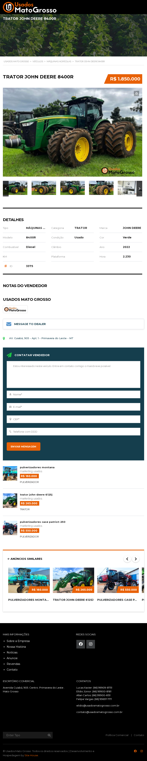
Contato (12, 669)
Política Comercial (117, 735)
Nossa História (16, 646)
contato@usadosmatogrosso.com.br (99, 712)
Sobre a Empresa (18, 641)
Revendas (13, 664)
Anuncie (12, 658)
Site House (31, 755)
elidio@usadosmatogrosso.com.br (97, 705)
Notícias (12, 652)
